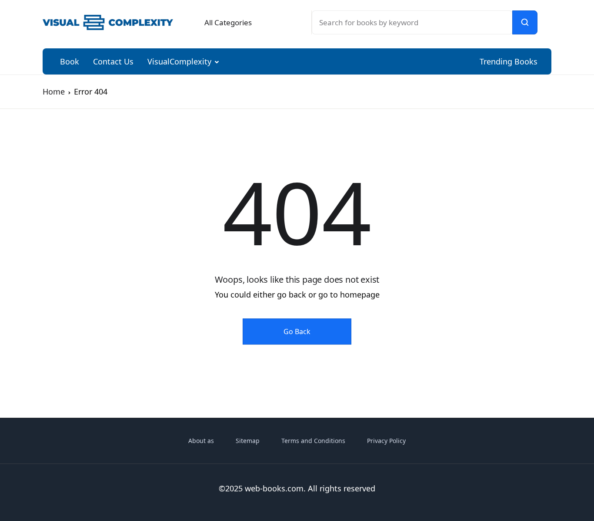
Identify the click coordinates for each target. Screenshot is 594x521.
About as (201, 440)
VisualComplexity (179, 61)
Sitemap (248, 440)
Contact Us (113, 61)
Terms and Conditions (313, 440)
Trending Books (508, 61)
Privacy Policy (386, 440)
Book (69, 61)
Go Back (297, 331)
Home (54, 91)
